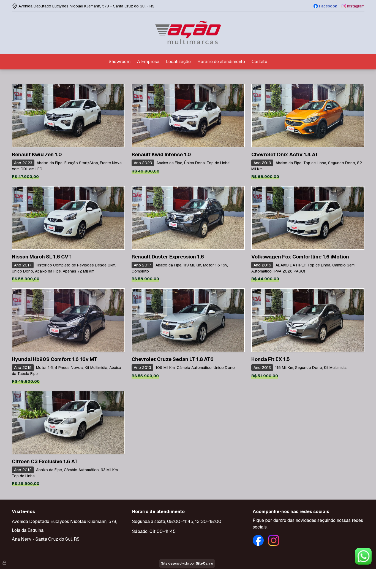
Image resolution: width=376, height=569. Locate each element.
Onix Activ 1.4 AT (284, 154)
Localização (178, 61)
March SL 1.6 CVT (42, 257)
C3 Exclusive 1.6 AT (45, 461)
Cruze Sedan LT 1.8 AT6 (173, 359)
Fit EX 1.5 (270, 359)
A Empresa (148, 61)
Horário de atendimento (221, 61)
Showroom (119, 61)
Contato (259, 61)
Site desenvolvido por (187, 563)
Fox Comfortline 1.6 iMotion (300, 257)
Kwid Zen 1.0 (37, 154)
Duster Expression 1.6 (168, 257)
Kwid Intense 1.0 (161, 154)
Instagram (355, 6)
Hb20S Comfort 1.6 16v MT (54, 359)
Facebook (328, 6)
